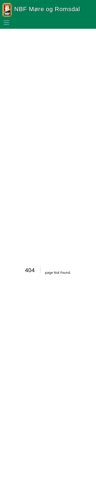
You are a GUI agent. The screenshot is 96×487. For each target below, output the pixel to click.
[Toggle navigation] (6, 22)
